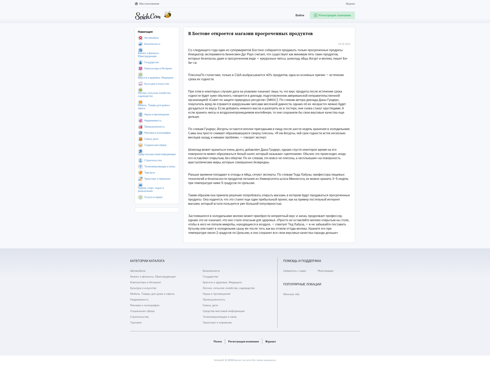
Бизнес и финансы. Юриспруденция (153, 276)
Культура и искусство (143, 288)
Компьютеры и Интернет (145, 282)
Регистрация (325, 271)
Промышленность (214, 299)
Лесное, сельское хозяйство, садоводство (229, 288)
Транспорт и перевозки (217, 322)
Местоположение (149, 3)
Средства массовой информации (224, 311)
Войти (300, 15)
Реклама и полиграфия (144, 305)
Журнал (350, 3)
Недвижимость (139, 299)
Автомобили (137, 271)
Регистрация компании (243, 341)
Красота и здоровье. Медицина (222, 282)
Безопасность (211, 271)
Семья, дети (210, 305)
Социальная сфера (142, 311)
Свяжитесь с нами (294, 271)
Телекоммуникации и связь (220, 317)
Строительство (139, 317)
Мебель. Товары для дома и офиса (152, 294)
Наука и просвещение (216, 294)
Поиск (218, 341)
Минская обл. (291, 294)
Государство (210, 276)
